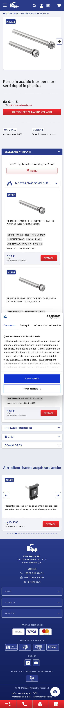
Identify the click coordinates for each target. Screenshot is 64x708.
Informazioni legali (21, 693)
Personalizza (30, 388)
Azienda (10, 602)
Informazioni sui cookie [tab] (47, 325)
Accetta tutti (32, 378)
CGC (35, 693)
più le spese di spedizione (20, 105)
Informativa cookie (42, 697)
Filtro (34, 171)
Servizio (10, 613)
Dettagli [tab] (24, 325)
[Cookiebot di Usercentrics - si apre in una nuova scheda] (46, 317)
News (8, 591)
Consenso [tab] (9, 325)
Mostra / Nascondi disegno (34, 183)
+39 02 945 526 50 (34, 577)
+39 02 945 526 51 (34, 573)
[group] (32, 503)
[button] (59, 41)
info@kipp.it (33, 582)
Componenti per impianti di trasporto (27, 14)
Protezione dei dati (21, 697)
